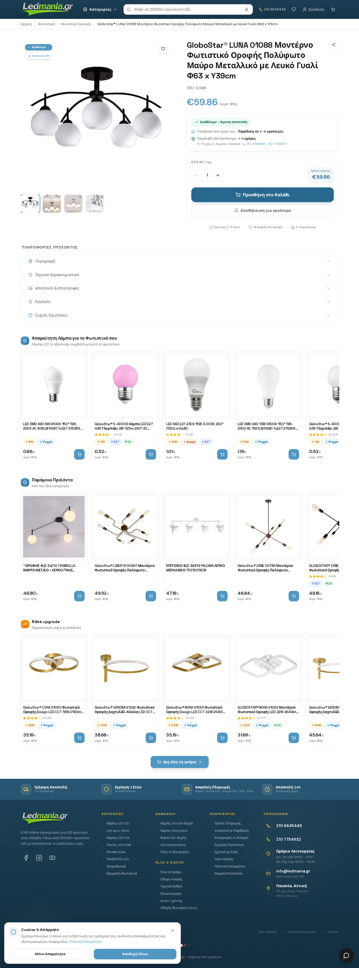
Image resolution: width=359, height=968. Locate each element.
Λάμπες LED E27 (118, 823)
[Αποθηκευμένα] (294, 9)
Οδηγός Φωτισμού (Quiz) (178, 908)
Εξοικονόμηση (170, 894)
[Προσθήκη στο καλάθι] (79, 454)
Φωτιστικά (46, 24)
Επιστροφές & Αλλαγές (231, 838)
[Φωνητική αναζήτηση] (246, 9)
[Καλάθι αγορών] (333, 9)
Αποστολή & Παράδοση (231, 831)
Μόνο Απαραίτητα (50, 954)
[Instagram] (39, 858)
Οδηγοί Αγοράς (171, 879)
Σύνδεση (316, 9)
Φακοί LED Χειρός (173, 838)
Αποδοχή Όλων (135, 954)
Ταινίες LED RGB (118, 845)
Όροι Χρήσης (223, 859)
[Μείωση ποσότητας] (197, 175)
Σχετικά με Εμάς (226, 852)
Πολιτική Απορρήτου (229, 866)
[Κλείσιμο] (172, 930)
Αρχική (26, 24)
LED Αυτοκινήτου (173, 845)
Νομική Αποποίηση (228, 873)
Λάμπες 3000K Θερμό (176, 823)
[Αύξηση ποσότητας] (218, 175)
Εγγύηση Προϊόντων (229, 845)
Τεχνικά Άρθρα (171, 886)
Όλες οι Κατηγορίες (174, 852)
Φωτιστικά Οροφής (76, 24)
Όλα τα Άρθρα (170, 872)
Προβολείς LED (117, 859)
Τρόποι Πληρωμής (227, 823)
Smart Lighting (171, 901)
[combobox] (188, 9)
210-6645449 (255, 144)
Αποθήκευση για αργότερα (265, 210)
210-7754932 (277, 144)
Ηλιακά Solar (116, 852)
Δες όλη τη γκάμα (179, 762)
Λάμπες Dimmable (173, 831)
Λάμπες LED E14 (118, 838)
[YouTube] (52, 858)
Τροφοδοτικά (116, 866)
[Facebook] (26, 858)
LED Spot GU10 (117, 831)
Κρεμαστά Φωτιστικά (121, 873)
